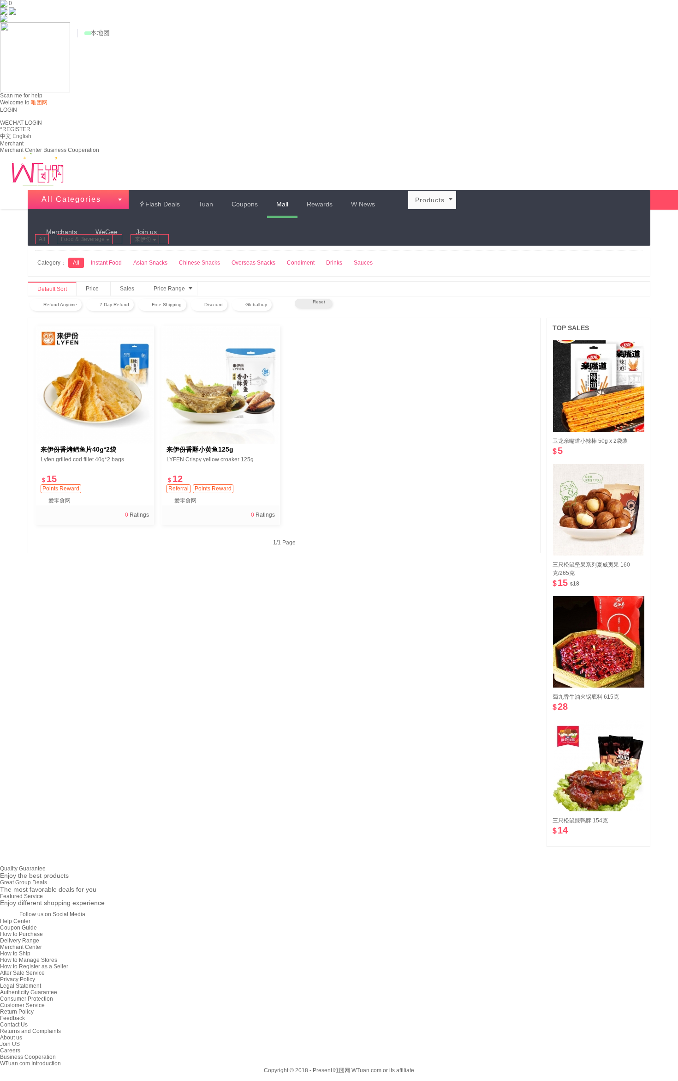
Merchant (12, 143)
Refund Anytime (59, 304)
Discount (213, 304)
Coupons (245, 204)
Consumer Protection (26, 999)
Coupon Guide (18, 927)
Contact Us (14, 1024)
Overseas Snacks (253, 263)
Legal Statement (20, 986)
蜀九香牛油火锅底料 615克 (586, 697)
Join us (146, 232)
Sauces (363, 263)
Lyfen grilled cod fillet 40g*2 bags (82, 459)
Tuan (205, 204)
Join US (10, 1044)
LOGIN (8, 110)
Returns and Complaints (30, 1031)
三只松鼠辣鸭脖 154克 (580, 820)
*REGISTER (15, 129)
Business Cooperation (71, 150)
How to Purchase (21, 934)
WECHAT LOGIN (21, 123)
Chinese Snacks (199, 263)
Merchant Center (21, 150)
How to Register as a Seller (34, 966)
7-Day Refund (113, 304)
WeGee (106, 232)
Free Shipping (166, 304)
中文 (5, 136)
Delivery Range (19, 940)
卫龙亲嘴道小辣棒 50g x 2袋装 (590, 441)
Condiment (301, 263)
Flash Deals (159, 204)
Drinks (334, 263)
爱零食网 (59, 500)
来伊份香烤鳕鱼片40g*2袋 (78, 449)
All (42, 239)
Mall (282, 204)
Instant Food (106, 263)
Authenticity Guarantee (28, 992)
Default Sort (52, 289)
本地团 (100, 32)
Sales (131, 289)
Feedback (12, 1018)
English (21, 136)
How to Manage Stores (28, 960)
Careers (10, 1050)
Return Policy (17, 1012)
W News (363, 204)
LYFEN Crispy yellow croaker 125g (210, 459)
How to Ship (15, 953)
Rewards (320, 204)
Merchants (61, 232)
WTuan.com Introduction (30, 1063)
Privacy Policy (17, 979)
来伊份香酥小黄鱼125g (200, 449)
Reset (317, 301)
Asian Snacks (150, 263)
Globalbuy (255, 304)
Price (97, 289)
